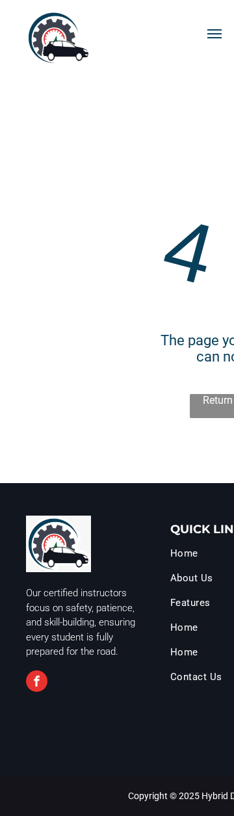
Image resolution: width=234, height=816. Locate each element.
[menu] (215, 34)
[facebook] (36, 682)
